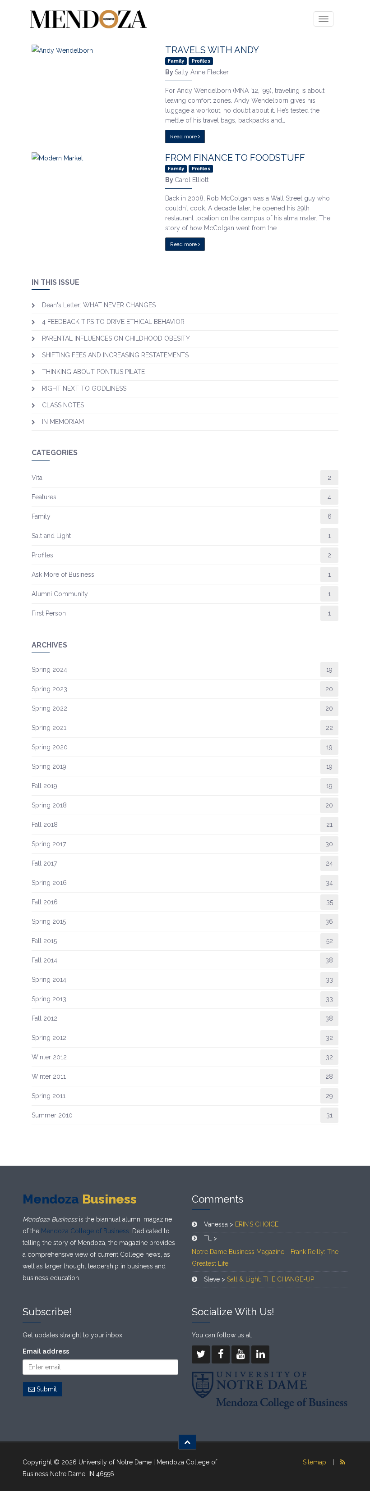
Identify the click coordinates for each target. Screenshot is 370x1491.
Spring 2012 (49, 1037)
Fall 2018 (45, 824)
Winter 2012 (49, 1057)
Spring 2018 (49, 805)
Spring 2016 (49, 882)
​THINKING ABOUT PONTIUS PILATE (93, 371)
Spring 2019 (49, 766)
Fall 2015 (44, 940)
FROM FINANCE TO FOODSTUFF (235, 157)
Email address (46, 1351)
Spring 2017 (49, 844)
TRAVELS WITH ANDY (212, 50)
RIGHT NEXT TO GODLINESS (84, 388)
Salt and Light (51, 535)
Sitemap (314, 1462)
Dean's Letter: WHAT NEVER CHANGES (99, 305)
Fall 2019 (44, 785)
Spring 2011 (48, 1095)
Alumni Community (60, 593)
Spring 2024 (49, 669)
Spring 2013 (49, 999)
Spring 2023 (49, 689)
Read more (184, 136)
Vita (37, 477)
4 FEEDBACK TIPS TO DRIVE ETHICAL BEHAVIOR (113, 321)
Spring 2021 (49, 727)
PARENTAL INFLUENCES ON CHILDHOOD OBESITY (116, 338)
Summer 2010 (52, 1115)
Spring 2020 (50, 747)
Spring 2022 (49, 708)
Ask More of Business (63, 574)
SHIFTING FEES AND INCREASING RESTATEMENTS (115, 355)
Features (44, 497)
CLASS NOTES (63, 405)
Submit (46, 1389)
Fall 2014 (44, 960)
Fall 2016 (45, 902)
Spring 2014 (49, 979)
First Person (49, 613)
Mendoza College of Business (85, 1231)
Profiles (42, 555)
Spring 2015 (49, 921)
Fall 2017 (44, 863)
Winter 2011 (49, 1076)
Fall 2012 (44, 1018)
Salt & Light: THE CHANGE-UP (270, 1279)
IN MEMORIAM (63, 421)
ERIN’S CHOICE (256, 1224)
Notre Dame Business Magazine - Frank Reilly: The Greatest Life (265, 1257)
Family (41, 516)
